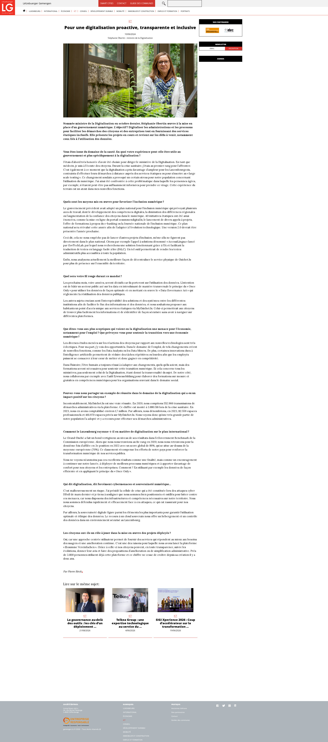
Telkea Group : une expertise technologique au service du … (130, 623)
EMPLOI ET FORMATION (167, 11)
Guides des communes (180, 720)
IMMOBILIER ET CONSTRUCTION (141, 11)
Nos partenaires (178, 712)
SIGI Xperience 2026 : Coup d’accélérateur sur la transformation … (175, 623)
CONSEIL (83, 11)
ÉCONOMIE (65, 11)
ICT (75, 11)
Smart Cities (106, 3)
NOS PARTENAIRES (221, 22)
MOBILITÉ (120, 11)
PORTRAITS (185, 11)
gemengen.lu (68, 729)
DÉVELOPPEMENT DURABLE (102, 11)
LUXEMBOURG (34, 11)
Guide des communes (141, 3)
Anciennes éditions (179, 708)
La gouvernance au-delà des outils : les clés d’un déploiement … (85, 623)
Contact (121, 3)
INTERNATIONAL (50, 11)
